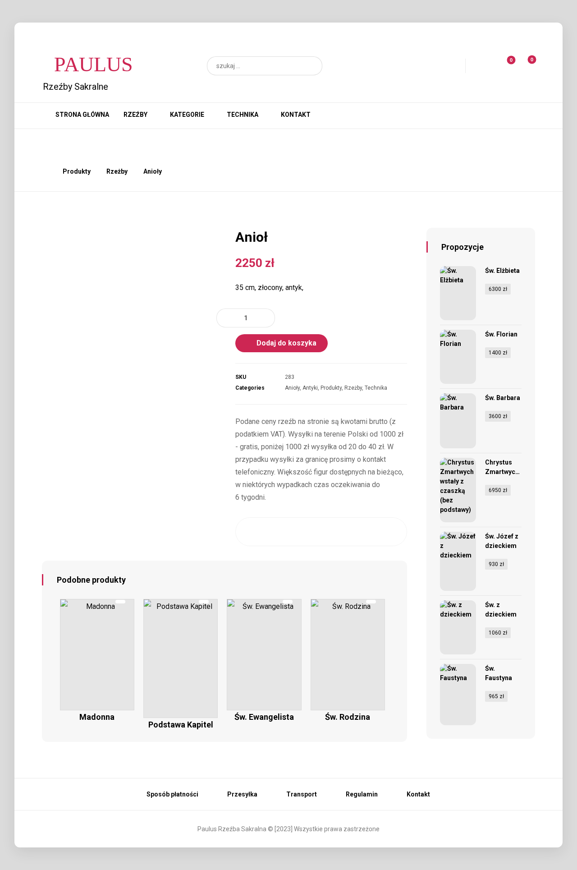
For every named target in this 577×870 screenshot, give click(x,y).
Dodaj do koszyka (286, 343)
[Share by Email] (390, 531)
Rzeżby (353, 388)
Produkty (331, 388)
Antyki (310, 388)
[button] (311, 66)
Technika (376, 388)
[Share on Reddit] (321, 531)
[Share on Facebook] (252, 531)
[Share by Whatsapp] (367, 531)
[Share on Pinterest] (297, 531)
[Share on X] (275, 531)
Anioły (292, 388)
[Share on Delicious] (344, 531)
